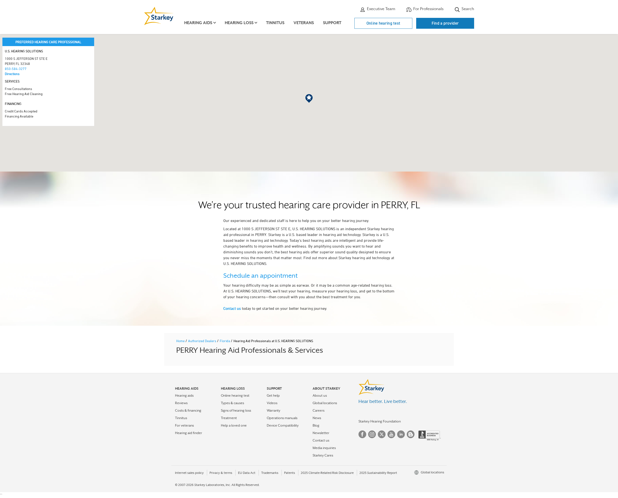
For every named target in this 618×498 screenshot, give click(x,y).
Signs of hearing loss (236, 410)
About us (320, 395)
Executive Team (380, 9)
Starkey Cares (323, 455)
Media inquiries (324, 448)
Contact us (232, 308)
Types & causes (232, 403)
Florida (225, 341)
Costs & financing (188, 410)
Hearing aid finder (188, 433)
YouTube (391, 434)
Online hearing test (383, 23)
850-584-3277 (16, 69)
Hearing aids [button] (198, 23)
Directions (12, 74)
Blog (316, 425)
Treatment (229, 418)
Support (332, 23)
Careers (318, 410)
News (317, 418)
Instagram (372, 434)
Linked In (401, 434)
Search (467, 9)
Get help (273, 395)
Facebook (362, 434)
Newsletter (321, 433)
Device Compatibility (283, 425)
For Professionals (427, 9)
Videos (272, 403)
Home (180, 341)
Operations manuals (282, 418)
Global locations (325, 403)
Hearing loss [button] (239, 23)
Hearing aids (184, 395)
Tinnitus (275, 23)
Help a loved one (234, 425)
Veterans (304, 23)
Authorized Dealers (202, 341)
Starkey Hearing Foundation (379, 421)
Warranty (273, 410)
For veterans (184, 425)
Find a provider (445, 23)
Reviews (181, 403)
